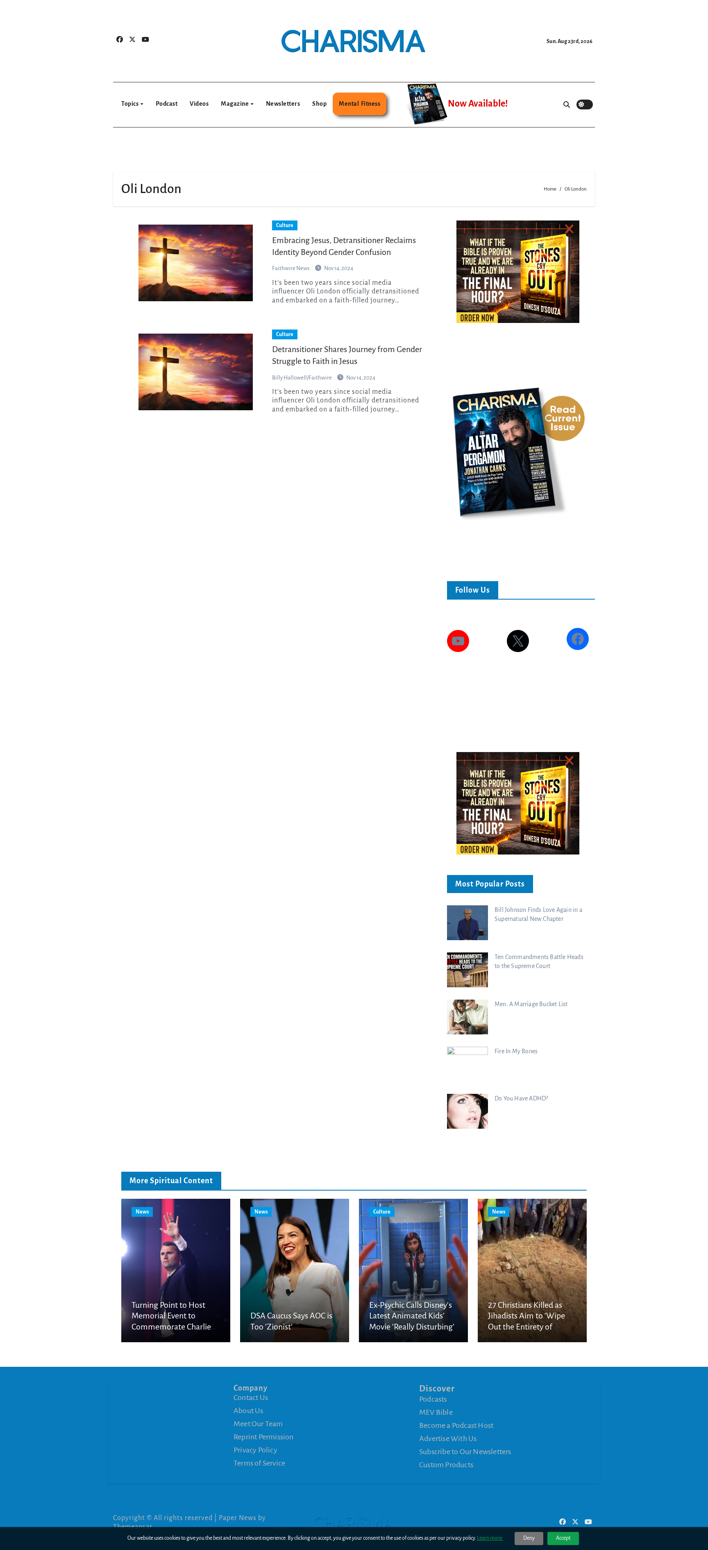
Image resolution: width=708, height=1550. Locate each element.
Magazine (235, 103)
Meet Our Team (258, 1424)
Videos (199, 103)
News (142, 1212)
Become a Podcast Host (456, 1425)
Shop (319, 103)
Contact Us (251, 1397)
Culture (284, 225)
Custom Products (446, 1465)
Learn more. (490, 1538)
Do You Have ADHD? (521, 1098)
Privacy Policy (255, 1450)
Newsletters (283, 103)
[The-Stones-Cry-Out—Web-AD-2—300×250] (517, 271)
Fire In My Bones (516, 1051)
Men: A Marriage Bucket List (531, 1004)
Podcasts (433, 1399)
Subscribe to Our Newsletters (465, 1452)
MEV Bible (436, 1412)
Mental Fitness (359, 103)
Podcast (167, 103)
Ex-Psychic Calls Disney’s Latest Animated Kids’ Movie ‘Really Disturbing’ (411, 1315)
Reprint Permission (264, 1437)
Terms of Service (259, 1463)
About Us (248, 1411)
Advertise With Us (448, 1438)
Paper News (237, 1518)
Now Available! (478, 104)
